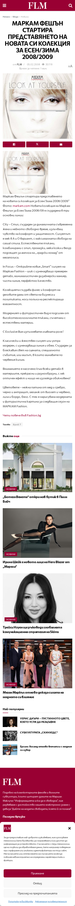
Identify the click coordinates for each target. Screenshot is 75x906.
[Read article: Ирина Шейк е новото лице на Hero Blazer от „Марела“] (37, 533)
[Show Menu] (4, 5)
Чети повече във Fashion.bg (22, 415)
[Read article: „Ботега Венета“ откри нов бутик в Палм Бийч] (37, 468)
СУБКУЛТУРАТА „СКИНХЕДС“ (39, 732)
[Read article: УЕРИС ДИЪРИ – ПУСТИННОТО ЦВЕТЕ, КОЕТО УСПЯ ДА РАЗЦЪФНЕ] (10, 722)
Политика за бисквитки (20, 901)
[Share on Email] (61, 144)
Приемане (37, 873)
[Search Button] (70, 5)
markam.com (21, 205)
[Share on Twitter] (37, 144)
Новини (25, 16)
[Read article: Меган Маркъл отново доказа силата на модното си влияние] (37, 663)
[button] (69, 828)
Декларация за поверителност (51, 901)
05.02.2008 (33, 64)
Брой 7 (17, 424)
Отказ (37, 883)
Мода (15, 16)
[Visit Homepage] (37, 5)
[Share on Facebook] (14, 144)
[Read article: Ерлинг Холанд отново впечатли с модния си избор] (10, 750)
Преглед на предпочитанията (37, 893)
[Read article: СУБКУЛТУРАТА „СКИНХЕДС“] (10, 736)
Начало (6, 16)
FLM (19, 64)
